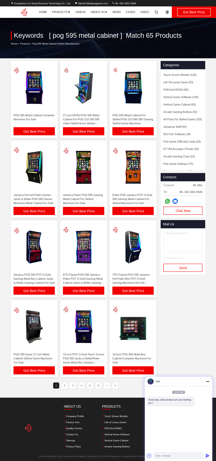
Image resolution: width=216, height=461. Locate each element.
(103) (182, 119)
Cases (130, 12)
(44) (174, 126)
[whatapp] (167, 201)
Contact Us (72, 434)
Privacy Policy (73, 446)
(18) (182, 141)
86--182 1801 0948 (125, 3)
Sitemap (70, 440)
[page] (107, 385)
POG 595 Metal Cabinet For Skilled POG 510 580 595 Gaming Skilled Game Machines (132, 119)
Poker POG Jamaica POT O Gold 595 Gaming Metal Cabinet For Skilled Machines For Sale (132, 199)
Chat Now (183, 211)
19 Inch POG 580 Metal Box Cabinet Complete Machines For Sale (131, 358)
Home (43, 12)
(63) (179, 104)
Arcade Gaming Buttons (117, 446)
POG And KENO (113, 428)
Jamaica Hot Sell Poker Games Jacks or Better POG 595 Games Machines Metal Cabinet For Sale (33, 199)
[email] (175, 201)
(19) (177, 134)
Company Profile (75, 416)
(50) (175, 89)
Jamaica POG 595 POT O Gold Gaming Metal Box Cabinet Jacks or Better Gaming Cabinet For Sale (34, 278)
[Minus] (208, 381)
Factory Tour (73, 422)
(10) (179, 156)
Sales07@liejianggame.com (93, 3)
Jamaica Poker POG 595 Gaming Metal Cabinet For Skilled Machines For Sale (83, 199)
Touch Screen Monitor (116, 416)
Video (144, 12)
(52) (180, 112)
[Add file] (149, 455)
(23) (178, 82)
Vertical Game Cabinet (116, 440)
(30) (181, 149)
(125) (179, 74)
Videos (80, 12)
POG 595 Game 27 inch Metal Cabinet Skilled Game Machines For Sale (33, 358)
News (117, 12)
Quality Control (74, 428)
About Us (98, 12)
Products (60, 12)
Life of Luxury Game (115, 422)
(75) (178, 163)
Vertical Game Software (117, 434)
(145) (180, 97)
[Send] (207, 455)
